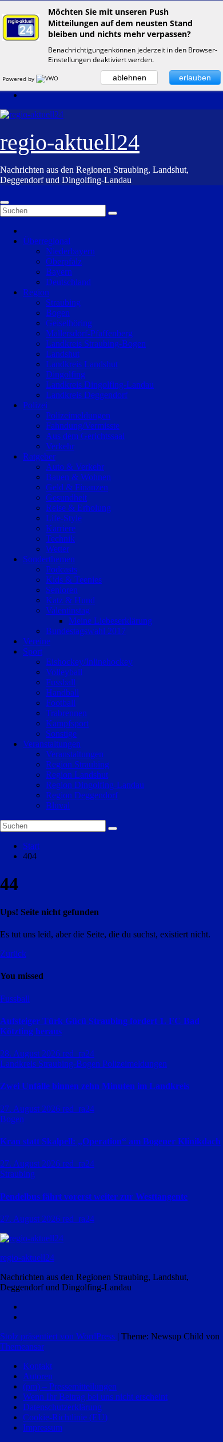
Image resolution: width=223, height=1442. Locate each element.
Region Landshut (77, 774)
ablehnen (129, 77)
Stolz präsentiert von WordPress (58, 1336)
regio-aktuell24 (70, 142)
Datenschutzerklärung (62, 1407)
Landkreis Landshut (82, 364)
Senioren (62, 590)
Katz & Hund (70, 600)
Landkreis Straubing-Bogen (96, 343)
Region (36, 292)
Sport (32, 651)
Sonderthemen (49, 559)
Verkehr (60, 446)
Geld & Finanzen (77, 487)
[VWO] (48, 79)
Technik (60, 538)
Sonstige (61, 733)
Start (31, 846)
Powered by (19, 79)
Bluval (58, 805)
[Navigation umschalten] (4, 202)
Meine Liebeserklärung (110, 620)
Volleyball (64, 672)
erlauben (195, 77)
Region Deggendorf (82, 795)
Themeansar (22, 1346)
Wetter (57, 549)
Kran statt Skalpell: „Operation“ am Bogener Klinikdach (110, 1141)
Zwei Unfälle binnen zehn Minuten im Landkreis (94, 1086)
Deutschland (68, 282)
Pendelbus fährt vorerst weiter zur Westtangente (94, 1196)
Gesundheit (66, 497)
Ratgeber (39, 456)
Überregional (46, 241)
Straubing (63, 302)
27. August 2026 (31, 1109)
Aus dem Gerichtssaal (85, 436)
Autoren (38, 1376)
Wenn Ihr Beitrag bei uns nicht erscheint (95, 1397)
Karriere (60, 528)
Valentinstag (68, 610)
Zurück (13, 953)
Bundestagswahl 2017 (86, 631)
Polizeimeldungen (78, 415)
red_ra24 (78, 1053)
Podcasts (61, 569)
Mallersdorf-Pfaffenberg (89, 333)
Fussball (60, 682)
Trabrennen (66, 713)
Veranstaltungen (52, 744)
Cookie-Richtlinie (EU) (65, 1417)
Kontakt (37, 1366)
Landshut (62, 354)
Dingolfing (65, 374)
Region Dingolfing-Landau (95, 785)
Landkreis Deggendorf (87, 395)
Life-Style (64, 518)
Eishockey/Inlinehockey (89, 662)
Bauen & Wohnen (78, 477)
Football (60, 703)
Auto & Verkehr (75, 467)
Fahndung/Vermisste (83, 425)
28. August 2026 (31, 1053)
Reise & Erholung (78, 508)
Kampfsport (67, 723)
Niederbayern (70, 251)
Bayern (59, 272)
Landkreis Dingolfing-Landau (100, 384)
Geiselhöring (69, 323)
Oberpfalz (64, 261)
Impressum (42, 1427)
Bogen (58, 313)
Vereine (36, 641)
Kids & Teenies (74, 579)
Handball (62, 692)
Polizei (35, 405)
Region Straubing (77, 764)
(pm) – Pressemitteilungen (70, 1386)
